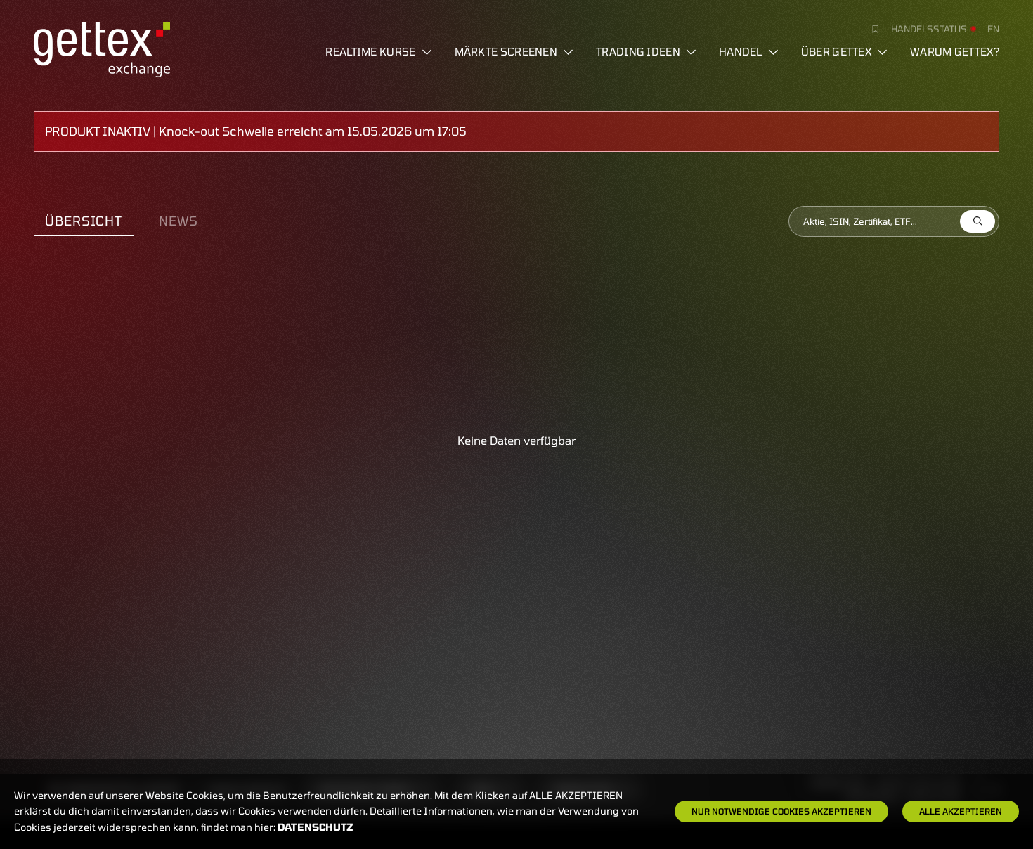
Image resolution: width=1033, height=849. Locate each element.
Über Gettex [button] (836, 51)
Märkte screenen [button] (506, 51)
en (993, 28)
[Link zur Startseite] (102, 48)
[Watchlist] (870, 29)
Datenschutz (315, 827)
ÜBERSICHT (83, 220)
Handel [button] (740, 51)
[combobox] (893, 221)
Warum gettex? (954, 51)
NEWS (178, 220)
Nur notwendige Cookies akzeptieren (781, 811)
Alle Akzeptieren (960, 811)
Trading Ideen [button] (638, 51)
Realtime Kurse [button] (370, 51)
